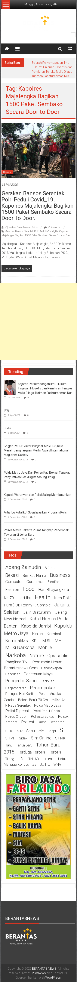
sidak (23, 738)
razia (42, 722)
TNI (21, 758)
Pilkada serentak (18, 705)
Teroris (55, 752)
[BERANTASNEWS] (21, 936)
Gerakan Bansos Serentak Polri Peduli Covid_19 (31, 231)
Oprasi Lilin (57, 655)
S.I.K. (9, 731)
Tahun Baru (24, 745)
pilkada (59, 699)
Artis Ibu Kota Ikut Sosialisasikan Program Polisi (35, 512)
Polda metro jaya (47, 705)
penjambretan (15, 688)
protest (27, 722)
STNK (60, 738)
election (53, 582)
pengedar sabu (21, 680)
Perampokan (43, 687)
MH (58, 640)
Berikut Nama (34, 575)
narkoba (15, 655)
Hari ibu (24, 598)
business (60, 575)
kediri (37, 633)
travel (49, 758)
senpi (51, 731)
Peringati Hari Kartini (20, 694)
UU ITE (45, 764)
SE (41, 730)
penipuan (47, 681)
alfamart (51, 568)
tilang (9, 759)
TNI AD (33, 759)
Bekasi (12, 575)
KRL (35, 640)
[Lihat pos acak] (70, 48)
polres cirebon (16, 716)
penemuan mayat (39, 674)
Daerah (7, 172)
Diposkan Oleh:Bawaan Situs (21, 227)
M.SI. (46, 640)
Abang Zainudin (23, 567)
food (29, 589)
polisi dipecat (17, 711)
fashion (12, 589)
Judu (7, 428)
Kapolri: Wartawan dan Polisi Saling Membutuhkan (37, 494)
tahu (8, 745)
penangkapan (51, 668)
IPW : (7, 410)
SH (63, 730)
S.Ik (20, 731)
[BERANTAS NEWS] (6, 48)
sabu (30, 731)
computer (14, 581)
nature (37, 655)
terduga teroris (31, 752)
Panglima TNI (17, 662)
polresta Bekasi (43, 716)
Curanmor (35, 581)
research (57, 722)
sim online (41, 737)
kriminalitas (16, 640)
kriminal (54, 634)
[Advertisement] (38, 321)
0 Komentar (54, 227)
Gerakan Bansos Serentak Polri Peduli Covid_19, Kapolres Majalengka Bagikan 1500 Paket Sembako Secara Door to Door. (37, 205)
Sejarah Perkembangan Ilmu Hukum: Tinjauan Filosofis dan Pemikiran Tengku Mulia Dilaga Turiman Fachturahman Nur (45, 388)
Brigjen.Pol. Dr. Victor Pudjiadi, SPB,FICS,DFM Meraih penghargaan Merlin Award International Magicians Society (36, 450)
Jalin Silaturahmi (37, 612)
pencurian (12, 674)
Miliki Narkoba (20, 647)
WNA (57, 764)
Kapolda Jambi (36, 626)
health (42, 597)
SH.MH (10, 738)
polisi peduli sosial (47, 711)
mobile (45, 647)
